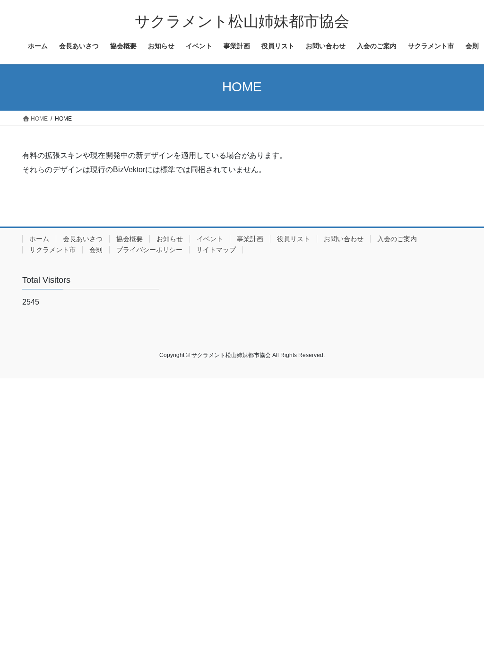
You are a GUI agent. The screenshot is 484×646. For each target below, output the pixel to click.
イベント (210, 239)
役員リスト (293, 239)
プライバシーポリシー (149, 249)
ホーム (39, 239)
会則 (96, 249)
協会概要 (129, 239)
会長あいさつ (83, 239)
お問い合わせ (343, 239)
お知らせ (169, 239)
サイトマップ (216, 249)
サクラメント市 (52, 249)
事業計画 (250, 239)
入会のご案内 (397, 239)
